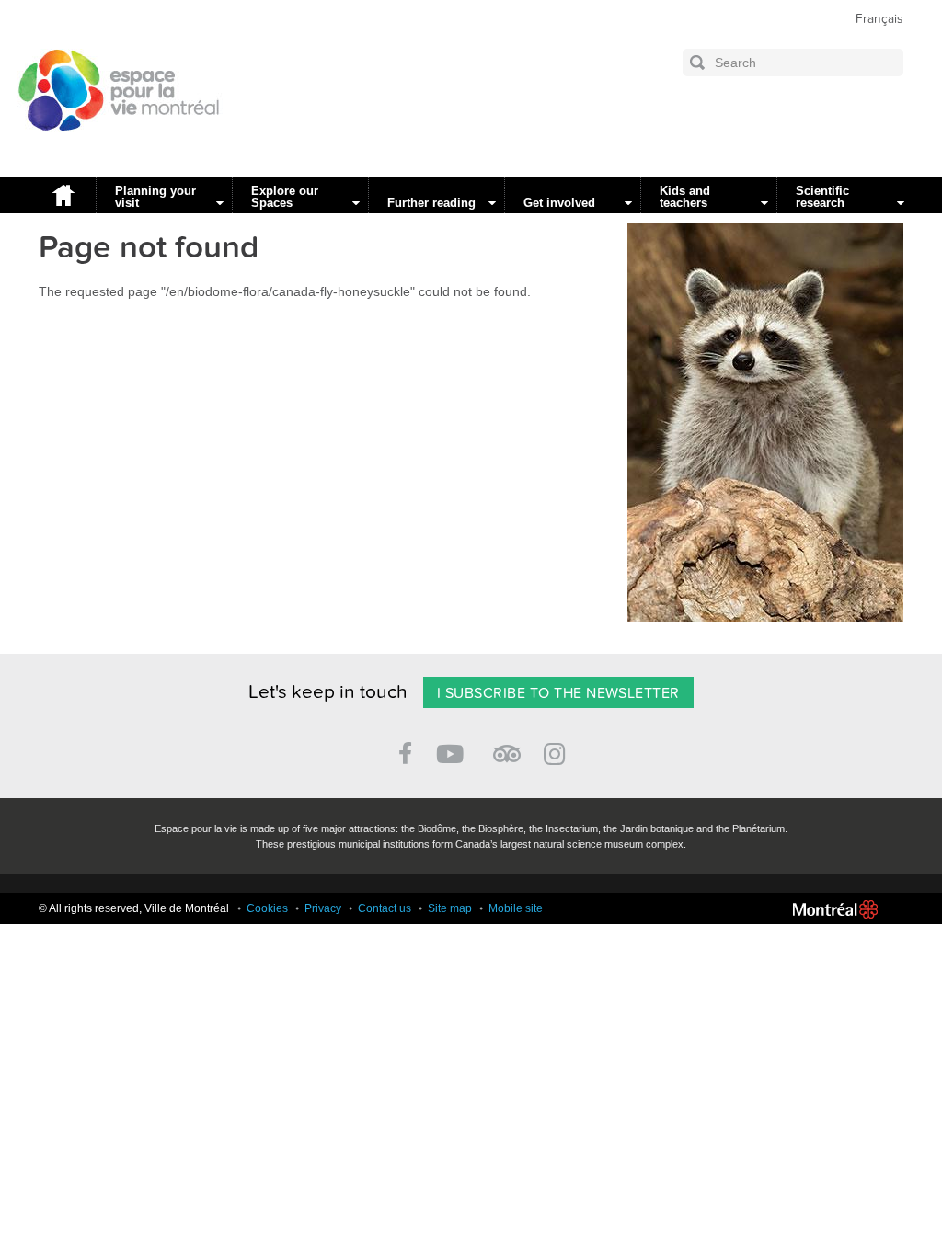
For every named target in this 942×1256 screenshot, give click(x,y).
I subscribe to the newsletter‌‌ (558, 693)
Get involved (559, 203)
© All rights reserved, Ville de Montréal (134, 908)
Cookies (267, 908)
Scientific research (822, 197)
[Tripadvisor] (507, 746)
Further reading (431, 203)
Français (879, 19)
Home (62, 195)
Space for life (112, 148)
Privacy (322, 908)
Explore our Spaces (284, 197)
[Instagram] (558, 751)
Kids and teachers (685, 197)
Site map (450, 908)
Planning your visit (155, 197)
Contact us (384, 908)
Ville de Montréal (835, 909)
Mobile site (515, 908)
